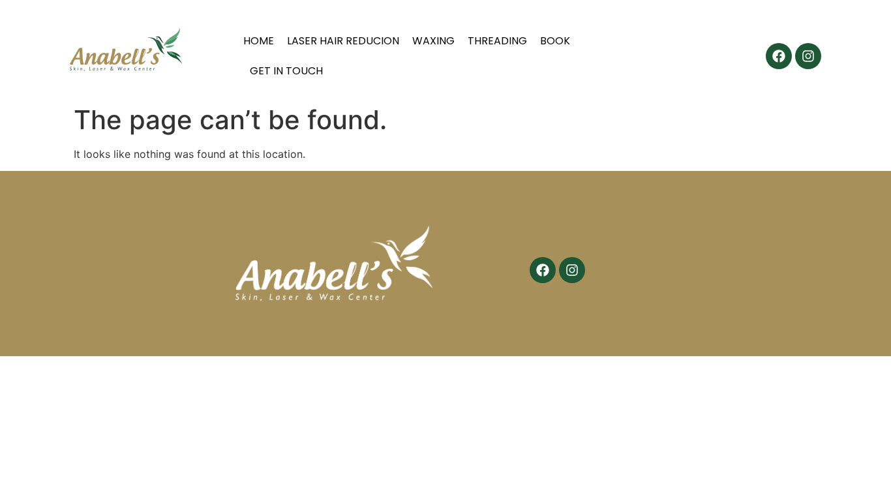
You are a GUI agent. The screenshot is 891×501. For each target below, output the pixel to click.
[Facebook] (779, 56)
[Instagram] (808, 56)
